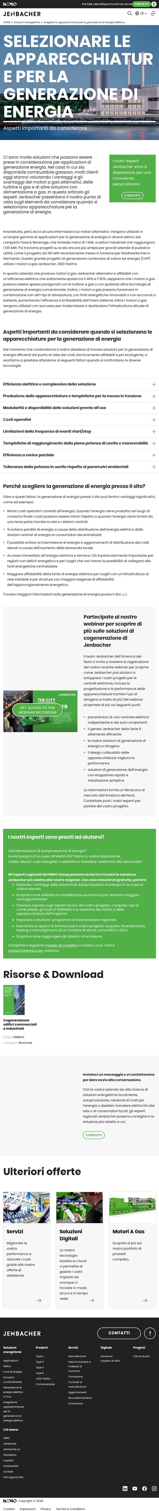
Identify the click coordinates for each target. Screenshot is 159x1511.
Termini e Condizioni (70, 1509)
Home (6, 22)
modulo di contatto (61, 945)
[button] (154, 4)
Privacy (46, 1509)
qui (124, 594)
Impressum (28, 1509)
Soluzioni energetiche (27, 22)
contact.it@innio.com (25, 950)
